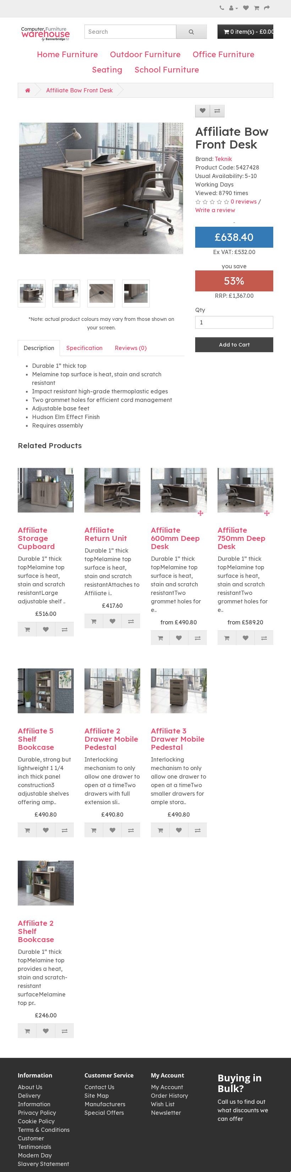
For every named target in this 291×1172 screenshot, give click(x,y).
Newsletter (166, 1112)
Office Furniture (223, 54)
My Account (167, 1087)
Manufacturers (104, 1104)
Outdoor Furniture (145, 54)
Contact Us (99, 1087)
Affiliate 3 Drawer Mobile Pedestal (177, 739)
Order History (169, 1095)
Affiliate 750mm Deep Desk (241, 538)
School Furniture (166, 70)
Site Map (96, 1095)
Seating (107, 70)
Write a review (215, 210)
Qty (200, 309)
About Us (30, 1087)
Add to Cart (234, 344)
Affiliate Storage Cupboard (36, 538)
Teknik (223, 158)
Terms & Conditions (44, 1129)
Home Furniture (67, 54)
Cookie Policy (36, 1121)
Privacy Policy (37, 1112)
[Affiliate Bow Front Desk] (101, 188)
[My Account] (233, 7)
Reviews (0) (131, 347)
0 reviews (244, 201)
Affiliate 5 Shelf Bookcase (36, 739)
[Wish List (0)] (246, 7)
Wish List (163, 1104)
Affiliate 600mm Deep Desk (175, 538)
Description (38, 347)
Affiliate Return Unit (105, 534)
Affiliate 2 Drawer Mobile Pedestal (111, 739)
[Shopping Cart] (256, 7)
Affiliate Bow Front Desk (79, 90)
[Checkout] (267, 7)
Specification (84, 347)
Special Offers (104, 1112)
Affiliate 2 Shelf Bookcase (36, 931)
